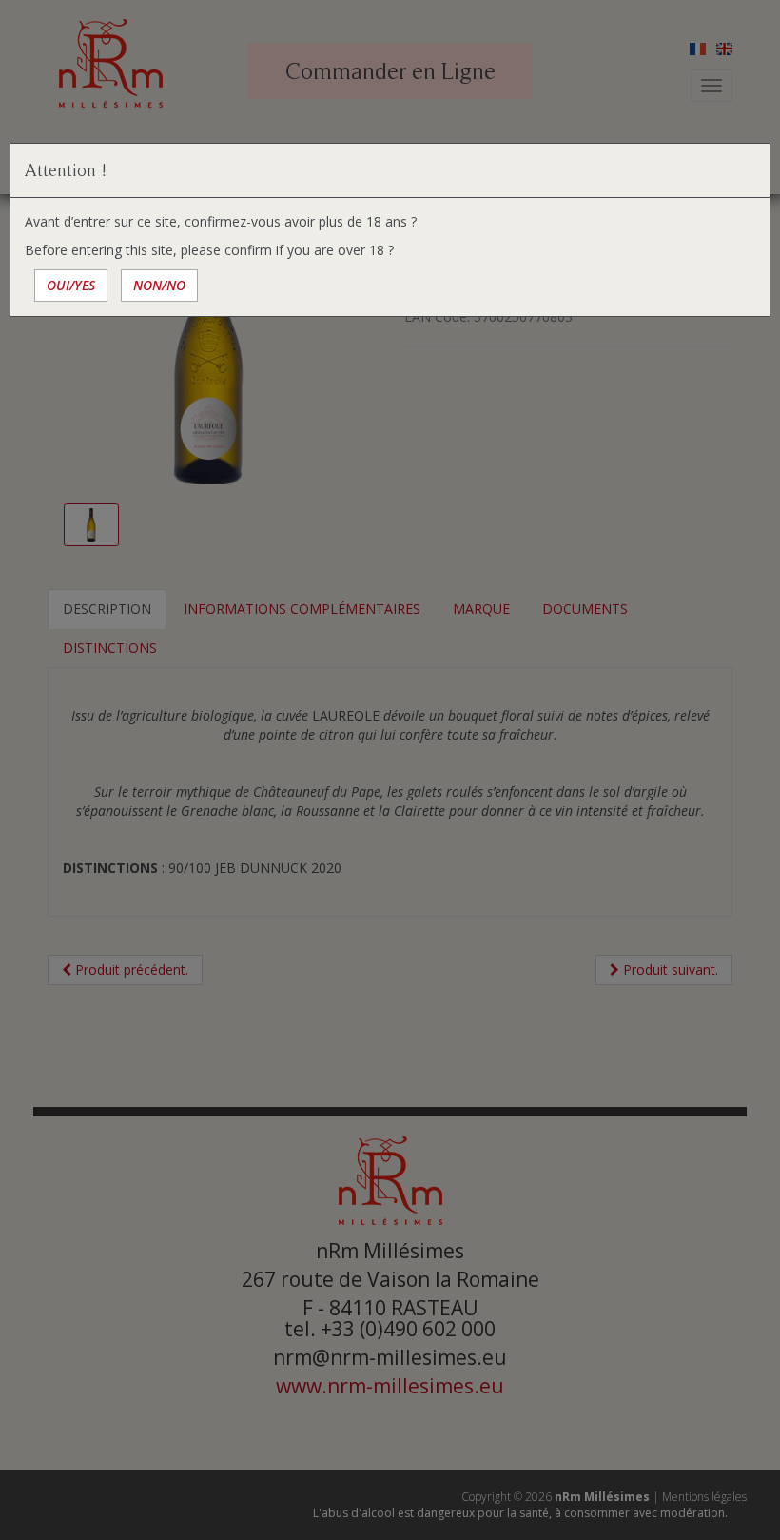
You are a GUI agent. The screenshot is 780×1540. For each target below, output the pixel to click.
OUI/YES (71, 285)
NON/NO (159, 285)
